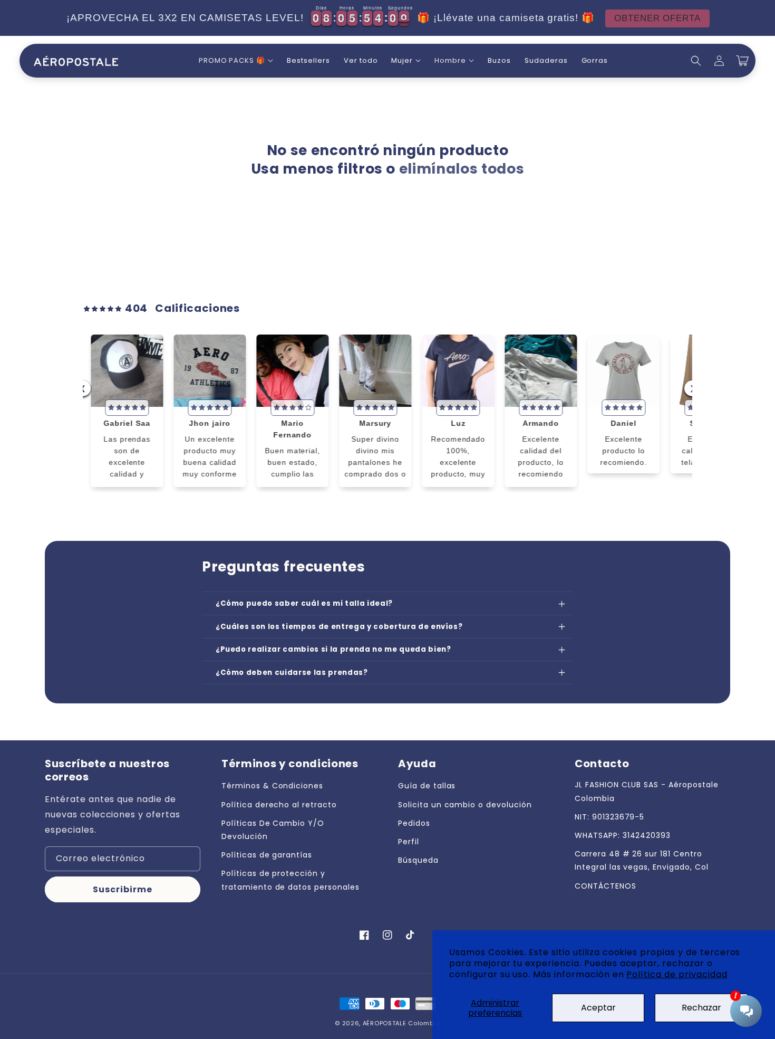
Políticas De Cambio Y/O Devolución (272, 830)
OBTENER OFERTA (647, 18)
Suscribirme (122, 889)
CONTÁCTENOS (605, 886)
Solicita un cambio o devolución (465, 804)
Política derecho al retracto (279, 804)
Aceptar (598, 1008)
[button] (236, 61)
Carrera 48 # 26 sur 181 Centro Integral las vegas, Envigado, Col (642, 860)
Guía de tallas (427, 785)
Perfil (408, 841)
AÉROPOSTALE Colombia (401, 1023)
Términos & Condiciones (272, 785)
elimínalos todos (462, 169)
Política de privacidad (676, 974)
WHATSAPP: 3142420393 (623, 835)
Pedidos (414, 823)
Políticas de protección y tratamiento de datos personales (290, 880)
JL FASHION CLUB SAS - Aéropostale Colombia (647, 791)
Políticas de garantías (266, 855)
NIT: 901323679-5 (609, 817)
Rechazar (701, 1008)
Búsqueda (418, 860)
